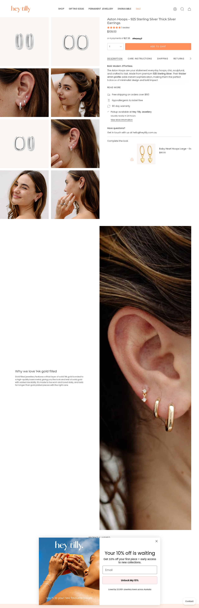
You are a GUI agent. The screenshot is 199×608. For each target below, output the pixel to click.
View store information (122, 120)
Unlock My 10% (130, 580)
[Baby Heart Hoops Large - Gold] (116, 154)
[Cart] (189, 9)
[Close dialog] (156, 541)
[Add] (186, 159)
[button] (61, 9)
